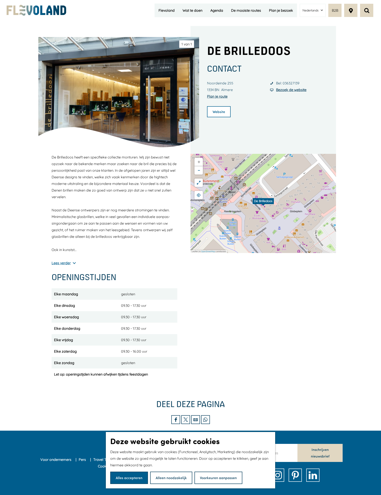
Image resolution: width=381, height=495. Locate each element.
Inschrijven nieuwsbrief (320, 452)
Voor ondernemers (56, 459)
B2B (335, 10)
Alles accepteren (129, 477)
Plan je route (217, 96)
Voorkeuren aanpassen (218, 477)
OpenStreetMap (208, 251)
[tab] (186, 44)
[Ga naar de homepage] (36, 10)
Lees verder (61, 263)
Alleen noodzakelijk (171, 477)
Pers (83, 459)
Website (219, 111)
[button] (263, 203)
